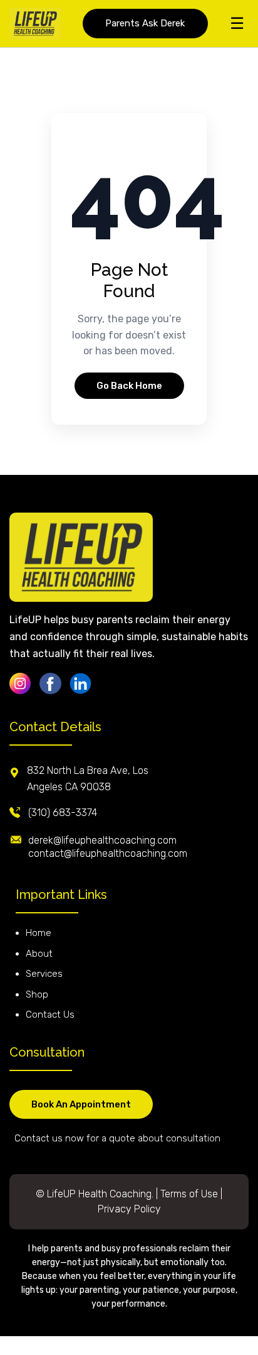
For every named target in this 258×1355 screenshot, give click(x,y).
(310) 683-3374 (62, 813)
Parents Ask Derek (145, 23)
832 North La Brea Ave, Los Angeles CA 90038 (87, 779)
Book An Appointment (81, 1104)
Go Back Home (129, 385)
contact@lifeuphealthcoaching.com (107, 853)
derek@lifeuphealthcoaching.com (102, 840)
